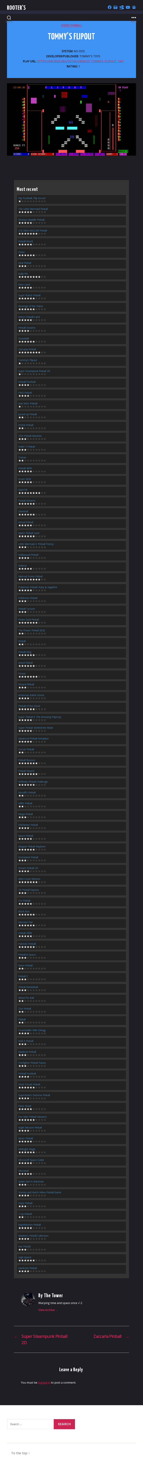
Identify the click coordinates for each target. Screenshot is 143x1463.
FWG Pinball (25, 392)
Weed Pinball (25, 662)
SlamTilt (22, 489)
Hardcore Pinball (27, 1268)
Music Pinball (25, 1138)
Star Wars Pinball (27, 403)
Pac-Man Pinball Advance (32, 1116)
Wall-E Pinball (25, 1041)
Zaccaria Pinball (27, 349)
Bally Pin (23, 273)
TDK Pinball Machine (30, 435)
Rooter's (16, 8)
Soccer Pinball (26, 749)
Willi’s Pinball (25, 803)
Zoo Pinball (24, 1008)
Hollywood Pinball (28, 554)
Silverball (23, 511)
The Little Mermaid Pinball (33, 209)
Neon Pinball (25, 965)
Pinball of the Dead (29, 706)
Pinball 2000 (25, 933)
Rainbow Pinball (27, 1051)
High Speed (24, 1257)
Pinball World (25, 241)
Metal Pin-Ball (26, 997)
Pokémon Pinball (27, 598)
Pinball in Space (27, 954)
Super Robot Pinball (29, 295)
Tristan (22, 457)
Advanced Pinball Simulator (33, 738)
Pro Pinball (24, 900)
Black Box (24, 911)
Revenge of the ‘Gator (30, 306)
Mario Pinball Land (28, 533)
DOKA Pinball (25, 425)
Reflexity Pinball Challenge (33, 781)
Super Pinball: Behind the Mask (35, 727)
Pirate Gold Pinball (28, 619)
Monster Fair (25, 922)
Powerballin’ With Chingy (32, 1030)
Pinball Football (27, 381)
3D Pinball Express (28, 889)
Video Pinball (71, 25)
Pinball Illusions (26, 760)
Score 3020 (24, 479)
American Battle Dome (31, 695)
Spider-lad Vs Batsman (31, 1181)
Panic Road (24, 1106)
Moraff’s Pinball (27, 792)
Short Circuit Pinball (29, 1084)
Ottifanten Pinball (28, 824)
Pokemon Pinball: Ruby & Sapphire (37, 587)
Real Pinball (24, 263)
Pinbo (21, 252)
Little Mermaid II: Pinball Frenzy (36, 544)
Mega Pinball (25, 814)
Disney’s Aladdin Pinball (31, 219)
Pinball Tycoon (26, 608)
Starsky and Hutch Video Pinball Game (39, 1192)
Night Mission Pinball (30, 1127)
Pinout (22, 673)
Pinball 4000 (25, 468)
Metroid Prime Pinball (30, 576)
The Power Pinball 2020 (31, 630)
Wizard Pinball (26, 684)
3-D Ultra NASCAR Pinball (32, 230)
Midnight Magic (27, 1149)
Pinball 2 (23, 976)
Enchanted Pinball (28, 857)
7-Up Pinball (25, 1214)
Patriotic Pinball (27, 943)
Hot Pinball (24, 1246)
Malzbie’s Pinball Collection (33, 1235)
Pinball (22, 641)
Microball (23, 1170)
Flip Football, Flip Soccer (32, 198)
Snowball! (23, 338)
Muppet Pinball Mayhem (32, 846)
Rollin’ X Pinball (26, 446)
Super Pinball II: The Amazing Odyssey (39, 717)
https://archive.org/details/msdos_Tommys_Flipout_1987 (80, 61)
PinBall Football (27, 1073)
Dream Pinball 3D (28, 868)
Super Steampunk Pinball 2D (34, 371)
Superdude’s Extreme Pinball (34, 1095)
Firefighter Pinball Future (32, 1062)
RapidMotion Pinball (29, 1224)
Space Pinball (25, 835)
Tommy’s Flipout (27, 360)
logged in (44, 1382)
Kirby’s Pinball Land (29, 317)
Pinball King (24, 652)
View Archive (48, 1310)
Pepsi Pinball (25, 1203)
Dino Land (24, 284)
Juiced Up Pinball (27, 414)
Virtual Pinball (25, 522)
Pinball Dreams (26, 327)
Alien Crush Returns (29, 878)
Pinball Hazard (26, 771)
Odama (22, 565)
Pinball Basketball (28, 987)
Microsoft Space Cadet (31, 1160)
